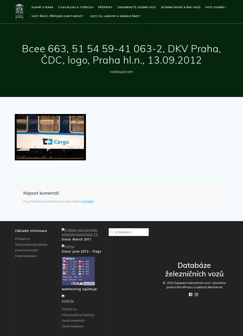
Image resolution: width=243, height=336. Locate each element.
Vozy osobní (214, 7)
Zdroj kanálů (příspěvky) (31, 244)
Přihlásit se (22, 239)
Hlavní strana (42, 7)
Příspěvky (105, 7)
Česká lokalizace (26, 256)
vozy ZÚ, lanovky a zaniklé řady (114, 16)
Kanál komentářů (26, 250)
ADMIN (68, 301)
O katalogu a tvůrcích (75, 7)
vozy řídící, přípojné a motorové (56, 16)
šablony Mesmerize (209, 287)
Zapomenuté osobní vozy (136, 7)
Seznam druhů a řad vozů (180, 7)
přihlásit (88, 201)
